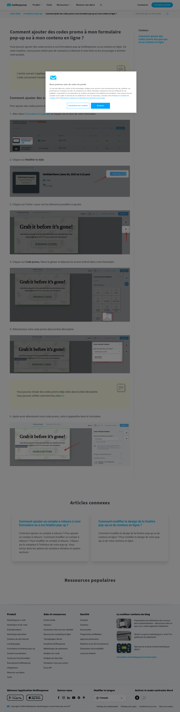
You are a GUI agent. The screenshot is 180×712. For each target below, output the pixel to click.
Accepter (100, 105)
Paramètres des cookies (78, 105)
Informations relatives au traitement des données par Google (82, 98)
